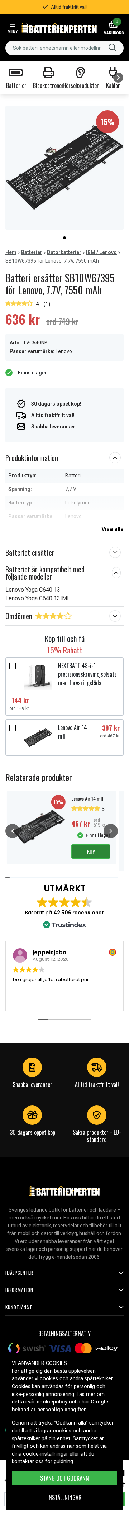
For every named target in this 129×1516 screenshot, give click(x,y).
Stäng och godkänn (64, 1478)
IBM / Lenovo (101, 252)
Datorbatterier (64, 252)
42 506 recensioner (78, 912)
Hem (10, 252)
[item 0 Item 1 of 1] (64, 167)
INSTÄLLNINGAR (64, 1497)
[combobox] (64, 48)
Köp (91, 851)
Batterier (31, 252)
